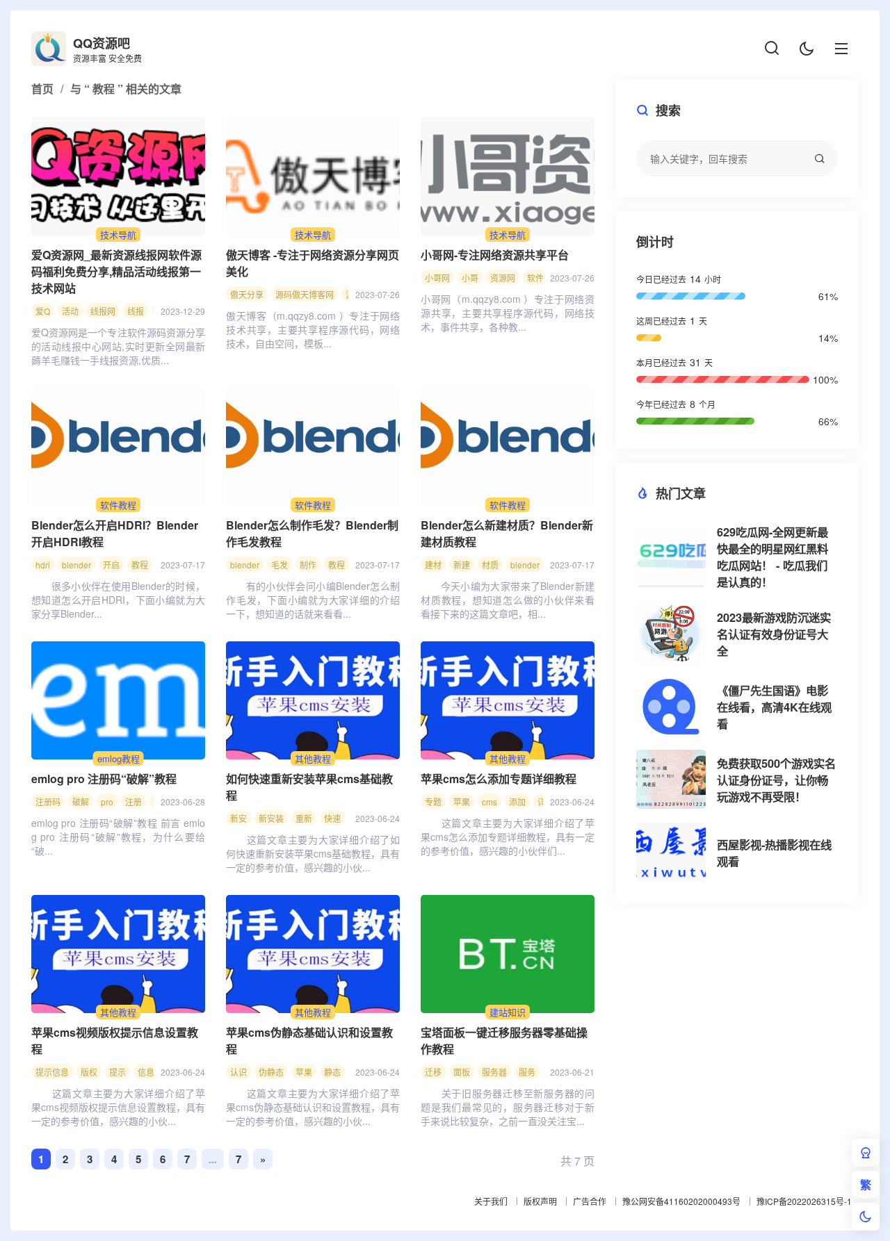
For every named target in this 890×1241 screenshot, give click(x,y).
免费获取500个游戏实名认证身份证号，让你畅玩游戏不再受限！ (776, 780)
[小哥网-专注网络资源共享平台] (507, 176)
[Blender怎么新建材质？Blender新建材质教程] (507, 447)
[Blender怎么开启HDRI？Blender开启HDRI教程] (118, 447)
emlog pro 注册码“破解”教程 (104, 779)
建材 (433, 564)
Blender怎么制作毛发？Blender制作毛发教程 (312, 533)
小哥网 (437, 277)
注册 (133, 801)
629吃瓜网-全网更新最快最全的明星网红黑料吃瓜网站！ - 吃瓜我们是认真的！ (772, 557)
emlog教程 (118, 758)
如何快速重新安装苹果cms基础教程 (309, 787)
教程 (139, 564)
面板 (461, 1072)
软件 (535, 277)
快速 (332, 818)
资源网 (502, 277)
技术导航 (118, 234)
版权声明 (540, 1201)
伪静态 (271, 1072)
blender (76, 564)
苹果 (461, 801)
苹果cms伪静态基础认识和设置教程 (309, 1040)
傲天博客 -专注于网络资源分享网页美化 (312, 263)
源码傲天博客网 (304, 294)
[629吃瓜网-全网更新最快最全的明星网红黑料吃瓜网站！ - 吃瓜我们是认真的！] (671, 556)
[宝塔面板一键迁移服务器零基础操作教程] (507, 954)
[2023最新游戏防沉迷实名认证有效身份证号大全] (671, 633)
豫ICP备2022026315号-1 (804, 1201)
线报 (135, 311)
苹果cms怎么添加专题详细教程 (498, 779)
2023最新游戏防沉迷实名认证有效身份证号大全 (774, 634)
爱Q (42, 311)
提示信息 (52, 1072)
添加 (517, 801)
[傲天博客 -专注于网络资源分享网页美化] (313, 176)
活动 (70, 311)
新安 (238, 818)
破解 (80, 801)
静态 (332, 1072)
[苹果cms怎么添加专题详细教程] (507, 700)
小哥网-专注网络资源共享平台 (495, 255)
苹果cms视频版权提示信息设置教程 (114, 1040)
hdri (42, 564)
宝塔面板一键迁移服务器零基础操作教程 (504, 1040)
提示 (117, 1072)
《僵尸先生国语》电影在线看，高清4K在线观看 (774, 707)
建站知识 (508, 1012)
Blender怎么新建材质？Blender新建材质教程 (507, 533)
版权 (89, 1072)
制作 (308, 564)
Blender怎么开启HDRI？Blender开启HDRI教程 (114, 533)
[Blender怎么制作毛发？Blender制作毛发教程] (313, 447)
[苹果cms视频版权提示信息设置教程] (118, 954)
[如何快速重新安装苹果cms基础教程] (313, 700)
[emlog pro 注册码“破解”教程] (118, 700)
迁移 (433, 1072)
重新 (304, 818)
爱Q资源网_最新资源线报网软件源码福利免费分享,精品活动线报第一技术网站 (116, 271)
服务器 (494, 1072)
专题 (433, 801)
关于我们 (491, 1201)
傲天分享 (247, 294)
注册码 (47, 801)
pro (107, 801)
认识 (238, 1072)
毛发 (279, 564)
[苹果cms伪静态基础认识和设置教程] (313, 954)
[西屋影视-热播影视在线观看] (671, 852)
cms (489, 801)
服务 (527, 1072)
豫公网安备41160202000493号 (681, 1201)
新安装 (271, 818)
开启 (111, 564)
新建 (461, 564)
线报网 (102, 311)
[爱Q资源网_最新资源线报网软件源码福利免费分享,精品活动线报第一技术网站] (118, 176)
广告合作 (589, 1201)
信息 (146, 1072)
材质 (490, 564)
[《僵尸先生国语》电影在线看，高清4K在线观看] (671, 706)
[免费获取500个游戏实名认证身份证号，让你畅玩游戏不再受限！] (671, 779)
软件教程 (118, 504)
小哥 (470, 277)
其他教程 (313, 758)
